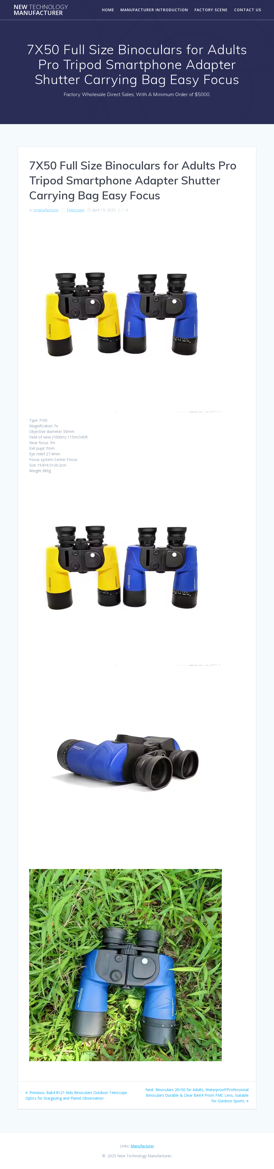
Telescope (75, 209)
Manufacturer (142, 1145)
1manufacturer (46, 209)
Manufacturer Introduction (154, 9)
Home (108, 9)
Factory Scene (211, 9)
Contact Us (247, 9)
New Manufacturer (41, 10)
